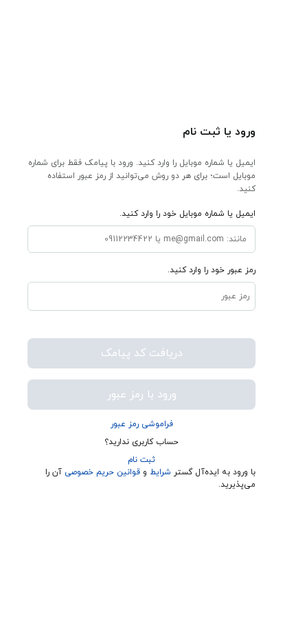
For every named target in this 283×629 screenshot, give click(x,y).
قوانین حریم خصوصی (101, 472)
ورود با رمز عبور (142, 394)
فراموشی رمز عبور (142, 424)
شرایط (160, 472)
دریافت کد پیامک (142, 353)
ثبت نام (141, 459)
